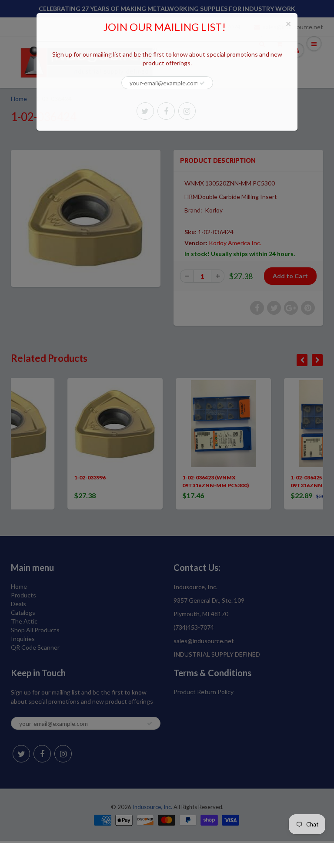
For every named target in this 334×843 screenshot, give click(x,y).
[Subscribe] (202, 83)
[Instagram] (187, 111)
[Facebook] (166, 111)
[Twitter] (145, 111)
